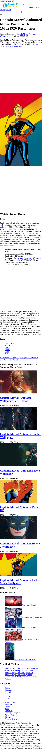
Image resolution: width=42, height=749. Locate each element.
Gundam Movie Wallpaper (32, 617)
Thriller (7, 707)
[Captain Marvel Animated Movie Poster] (21, 130)
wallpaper (3, 227)
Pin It (36, 358)
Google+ (23, 358)
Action (7, 688)
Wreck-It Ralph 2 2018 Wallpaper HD (19, 673)
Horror (7, 700)
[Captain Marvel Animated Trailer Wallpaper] (18, 429)
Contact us (8, 711)
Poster (7, 354)
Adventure (8, 690)
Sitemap (8, 717)
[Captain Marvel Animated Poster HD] (18, 502)
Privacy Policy (10, 715)
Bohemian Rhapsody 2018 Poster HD (19, 671)
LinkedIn (30, 358)
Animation (8, 692)
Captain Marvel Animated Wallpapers (19, 45)
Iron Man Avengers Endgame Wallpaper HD (20, 629)
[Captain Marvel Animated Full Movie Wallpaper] (18, 575)
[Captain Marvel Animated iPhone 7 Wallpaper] (18, 539)
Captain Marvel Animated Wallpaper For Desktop (16, 399)
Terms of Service (11, 719)
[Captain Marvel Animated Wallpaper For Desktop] (18, 393)
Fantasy (7, 698)
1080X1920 (9, 343)
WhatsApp (16, 358)
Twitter (2, 358)
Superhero (8, 704)
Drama (7, 696)
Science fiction (10, 702)
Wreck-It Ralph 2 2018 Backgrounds (18, 675)
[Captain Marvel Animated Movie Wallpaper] (18, 466)
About (7, 709)
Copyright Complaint (12, 713)
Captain (7, 348)
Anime (7, 694)
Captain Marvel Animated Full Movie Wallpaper (18, 582)
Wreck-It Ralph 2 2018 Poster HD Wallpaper (21, 668)
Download (16, 360)
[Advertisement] (21, 70)
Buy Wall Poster (6, 360)
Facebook (8, 358)
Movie (7, 352)
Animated (8, 346)
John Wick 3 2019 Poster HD (25, 660)
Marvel (7, 350)
